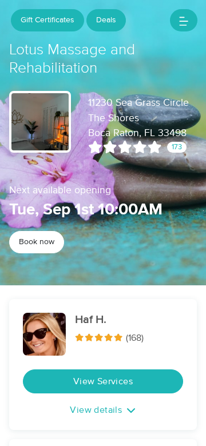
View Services (103, 381)
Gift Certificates (47, 20)
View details (96, 410)
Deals (106, 20)
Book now (36, 242)
